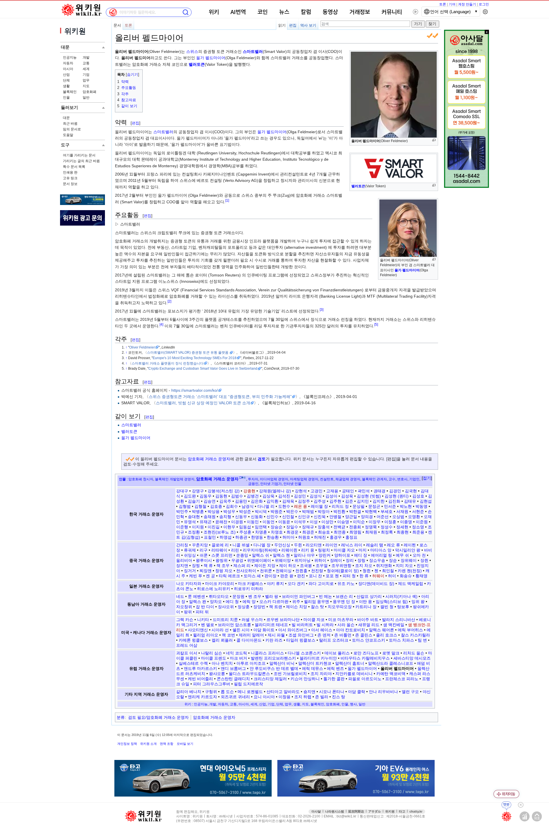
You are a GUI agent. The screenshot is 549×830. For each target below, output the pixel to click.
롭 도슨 (227, 691)
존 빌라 (321, 696)
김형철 (200, 506)
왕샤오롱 (217, 673)
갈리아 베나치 (188, 691)
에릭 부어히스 (410, 630)
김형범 (185, 506)
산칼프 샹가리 (369, 596)
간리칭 (182, 545)
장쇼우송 (377, 560)
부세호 (387, 511)
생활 (66, 86)
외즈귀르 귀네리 (235, 696)
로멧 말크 (390, 653)
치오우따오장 (340, 606)
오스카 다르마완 (274, 601)
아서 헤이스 (321, 630)
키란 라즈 (274, 640)
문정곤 (374, 506)
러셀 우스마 (252, 619)
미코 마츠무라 (340, 619)
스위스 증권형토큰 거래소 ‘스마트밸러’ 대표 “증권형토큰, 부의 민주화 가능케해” (220, 396)
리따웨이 (219, 550)
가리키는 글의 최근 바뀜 (81, 161)
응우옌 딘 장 (344, 601)
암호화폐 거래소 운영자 (209, 459)
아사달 (316, 811)
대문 (66, 118)
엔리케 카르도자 (202, 696)
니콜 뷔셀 (241, 545)
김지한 (379, 501)
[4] (161, 324)
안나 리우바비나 (383, 691)
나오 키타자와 (188, 583)
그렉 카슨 (184, 619)
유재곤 (206, 522)
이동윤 (284, 522)
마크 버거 (238, 658)
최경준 (308, 532)
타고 (402, 811)
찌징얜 (206, 570)
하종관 (241, 537)
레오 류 (393, 545)
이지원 (198, 527)
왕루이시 (204, 560)
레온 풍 (300, 506)
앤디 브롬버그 (233, 668)
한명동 (257, 537)
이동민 (253, 522)
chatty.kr (415, 811)
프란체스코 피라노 (401, 678)
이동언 (268, 522)
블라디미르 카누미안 (318, 658)
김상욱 (268, 496)
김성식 (316, 496)
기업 (86, 75)
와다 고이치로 (321, 583)
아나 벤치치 (222, 663)
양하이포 (342, 555)
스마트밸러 (253, 51)
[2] (169, 301)
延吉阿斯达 (356, 811)
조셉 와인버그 (301, 635)
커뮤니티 (391, 12)
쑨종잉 (242, 555)
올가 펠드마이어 (210, 57)
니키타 (203, 619)
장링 (361, 560)
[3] (321, 309)
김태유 (410, 501)
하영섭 (226, 537)
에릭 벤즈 (335, 668)
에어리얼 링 (381, 555)
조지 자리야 (321, 673)
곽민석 (364, 491)
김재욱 (288, 501)
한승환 (273, 537)
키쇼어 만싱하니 (305, 678)
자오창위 (184, 606)
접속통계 (525, 816)
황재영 (421, 576)
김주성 (320, 501)
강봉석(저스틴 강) (224, 491)
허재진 (320, 537)
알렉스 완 (197, 601)
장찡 (196, 565)
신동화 (257, 516)
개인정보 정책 (127, 743)
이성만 (327, 522)
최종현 (403, 532)
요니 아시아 (264, 696)
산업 (66, 75)
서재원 (402, 511)
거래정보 (359, 12)
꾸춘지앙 (200, 545)
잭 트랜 (275, 606)
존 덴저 (324, 635)
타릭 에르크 (229, 576)
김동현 (221, 496)
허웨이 (378, 576)
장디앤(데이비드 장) (376, 583)
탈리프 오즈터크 (333, 640)
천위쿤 (266, 570)
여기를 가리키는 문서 (79, 155)
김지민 (363, 501)
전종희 (355, 527)
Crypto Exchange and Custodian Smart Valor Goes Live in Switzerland (202, 368)
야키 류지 (275, 583)
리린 (235, 550)
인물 (66, 97)
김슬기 (194, 501)
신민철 (288, 516)
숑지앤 (309, 691)
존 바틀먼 (342, 635)
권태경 (379, 491)
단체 (66, 80)
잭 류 (208, 565)
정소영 (418, 527)
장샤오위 (226, 606)
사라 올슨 (346, 624)
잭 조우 (223, 565)
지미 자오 (404, 565)
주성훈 (245, 532)
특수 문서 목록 (74, 167)
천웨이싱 (284, 570)
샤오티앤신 (198, 630)
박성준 (245, 511)
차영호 (277, 532)
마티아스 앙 (380, 550)
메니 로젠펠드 (250, 691)
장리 (350, 560)
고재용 (332, 491)
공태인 (348, 491)
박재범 (308, 511)
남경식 (248, 506)
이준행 (182, 527)
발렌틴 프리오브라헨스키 (273, 658)
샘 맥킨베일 (393, 624)
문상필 (359, 506)
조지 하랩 (302, 696)
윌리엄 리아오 (205, 635)
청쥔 (367, 570)
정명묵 (371, 527)
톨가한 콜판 (334, 678)
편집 (293, 25)
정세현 (402, 527)
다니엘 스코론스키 (304, 653)
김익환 (272, 501)
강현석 (301, 491)
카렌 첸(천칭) (410, 570)
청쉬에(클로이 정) (343, 570)
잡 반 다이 (205, 606)
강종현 (249, 491)
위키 (214, 12)
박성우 (229, 511)
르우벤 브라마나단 (283, 619)
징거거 (190, 570)
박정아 (324, 511)
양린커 (325, 555)
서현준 (418, 511)
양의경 (367, 516)
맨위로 (537, 816)
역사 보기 (308, 25)
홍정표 (351, 537)
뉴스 (284, 12)
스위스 (192, 51)
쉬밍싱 (190, 555)
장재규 (308, 527)
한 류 (364, 576)
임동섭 (245, 527)
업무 (86, 80)
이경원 (237, 522)
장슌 (393, 560)
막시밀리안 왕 (407, 550)
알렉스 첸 (281, 555)
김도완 (190, 496)
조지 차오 (363, 565)
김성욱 (347, 496)
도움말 (68, 135)
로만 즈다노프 (366, 653)
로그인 (484, 4)
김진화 (394, 501)
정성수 (387, 527)
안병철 (335, 516)
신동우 (241, 516)
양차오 (216, 601)
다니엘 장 (261, 545)
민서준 (390, 506)
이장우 (375, 522)
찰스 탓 (317, 606)
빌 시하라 (325, 624)
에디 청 (232, 601)
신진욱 (320, 516)
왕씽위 (222, 560)
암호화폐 (89, 92)
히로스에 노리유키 (213, 588)
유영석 (190, 522)
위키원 (390, 811)
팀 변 (422, 640)
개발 (86, 57)
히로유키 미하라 (248, 588)
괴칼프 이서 (186, 653)
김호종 (216, 506)
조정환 (194, 532)
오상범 (398, 516)
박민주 (182, 511)
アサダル (374, 811)
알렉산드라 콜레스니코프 (390, 663)
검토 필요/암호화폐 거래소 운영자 (158, 717)
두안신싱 (282, 545)
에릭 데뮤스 (312, 668)
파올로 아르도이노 (364, 678)
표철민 (210, 537)
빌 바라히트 (302, 624)
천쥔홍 (301, 570)
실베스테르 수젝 (193, 663)
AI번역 (238, 12)
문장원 (238, 596)
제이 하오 (287, 565)
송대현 (194, 516)
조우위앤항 (341, 565)
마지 (363, 550)
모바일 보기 (185, 743)
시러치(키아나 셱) (401, 596)
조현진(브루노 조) (220, 532)
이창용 (285, 696)
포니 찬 (315, 576)
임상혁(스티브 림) (392, 601)
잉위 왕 (418, 601)
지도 (86, 86)
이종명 (406, 522)
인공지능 (70, 57)
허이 (392, 576)
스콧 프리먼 (221, 555)
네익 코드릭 (236, 653)
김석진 (284, 496)
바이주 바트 (367, 619)
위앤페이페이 (259, 560)
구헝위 (211, 691)
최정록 (387, 532)
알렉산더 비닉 (282, 663)
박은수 (292, 511)
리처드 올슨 (413, 653)
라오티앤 (314, 545)
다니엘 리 (265, 506)
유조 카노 (346, 583)
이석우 (300, 522)
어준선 (383, 516)
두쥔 (298, 545)
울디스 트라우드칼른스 (249, 673)
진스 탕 (338, 696)
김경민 (395, 491)
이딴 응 (365, 601)
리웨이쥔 (289, 550)
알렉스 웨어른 (381, 630)
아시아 (68, 69)
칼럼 (306, 12)
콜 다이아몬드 (249, 640)
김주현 (335, 501)
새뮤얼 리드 (368, 624)
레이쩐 (410, 545)
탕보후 (403, 606)
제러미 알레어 (251, 635)
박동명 (421, 506)
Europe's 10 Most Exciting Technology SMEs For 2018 (194, 358)
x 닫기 (487, 32)
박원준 (276, 511)
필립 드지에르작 (248, 684)
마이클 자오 (344, 550)
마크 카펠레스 (250, 583)
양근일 (351, 516)
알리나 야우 (304, 555)
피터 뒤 (202, 612)
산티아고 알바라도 (283, 691)
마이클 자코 (314, 619)
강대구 (182, 491)
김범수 (237, 496)
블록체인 (70, 92)
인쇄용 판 (70, 172)
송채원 (210, 516)
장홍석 (324, 527)
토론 (442, 4)
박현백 (371, 511)
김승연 (210, 501)
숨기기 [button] (132, 75)
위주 (296, 601)
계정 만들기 (467, 4)
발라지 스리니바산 (398, 619)
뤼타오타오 (219, 596)
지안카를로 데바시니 (354, 673)
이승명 (343, 522)
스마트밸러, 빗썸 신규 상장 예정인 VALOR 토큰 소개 (203, 403)
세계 (86, 69)
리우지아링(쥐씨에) (260, 550)
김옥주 (225, 501)
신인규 (304, 516)
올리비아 (184, 560)
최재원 (371, 532)
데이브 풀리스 (337, 653)
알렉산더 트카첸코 (314, 663)
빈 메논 (325, 596)
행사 (353, 704)
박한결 (355, 511)
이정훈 (390, 522)
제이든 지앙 (264, 565)
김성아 (331, 496)
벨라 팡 (271, 596)
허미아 (289, 537)
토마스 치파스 (401, 640)
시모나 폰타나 (331, 691)
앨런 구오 (410, 691)
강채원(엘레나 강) (275, 491)
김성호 (418, 496)
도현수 (284, 506)
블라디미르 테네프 (271, 624)
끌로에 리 (220, 545)
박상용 (214, 511)
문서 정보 (70, 184)
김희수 (232, 506)
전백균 (339, 527)
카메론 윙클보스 (193, 640)
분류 (121, 717)
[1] (227, 200)
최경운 (293, 532)
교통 (86, 63)
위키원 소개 (148, 743)
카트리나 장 (366, 606)
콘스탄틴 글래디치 (233, 678)
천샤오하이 (246, 570)
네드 (180, 596)
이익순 (359, 522)
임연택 (261, 527)
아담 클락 (356, 691)
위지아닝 (303, 560)
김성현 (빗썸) (369, 496)
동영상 (330, 12)
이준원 (422, 522)
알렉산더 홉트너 (349, 663)
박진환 (339, 511)
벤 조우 (254, 596)
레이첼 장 (319, 506)
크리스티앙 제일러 (270, 678)
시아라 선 (220, 630)
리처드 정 (340, 506)
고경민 (317, 491)
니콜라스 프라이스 (267, 653)
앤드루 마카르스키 (200, 668)
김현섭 (426, 501)
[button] (427, 478)
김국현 (411, 491)
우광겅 (237, 560)
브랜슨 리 (344, 596)
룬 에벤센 (196, 596)
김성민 (300, 496)
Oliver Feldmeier (142, 347)
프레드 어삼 (186, 645)
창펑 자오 (223, 570)
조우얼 (322, 565)
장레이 (336, 560)
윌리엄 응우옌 (316, 601)
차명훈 (261, 532)
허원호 (304, 537)
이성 (314, 522)
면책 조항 (166, 743)
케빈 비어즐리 (200, 678)
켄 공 (210, 576)
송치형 (225, 516)
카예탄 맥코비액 (390, 673)
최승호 (324, 532)
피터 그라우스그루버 (211, 684)
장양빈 (259, 606)
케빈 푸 (195, 576)
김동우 (206, 496)
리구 (204, 550)
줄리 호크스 (386, 635)
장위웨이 (409, 560)
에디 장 (360, 555)
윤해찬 (221, 522)
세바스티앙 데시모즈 (412, 658)
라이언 (331, 545)
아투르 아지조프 (251, 663)
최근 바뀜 (70, 124)
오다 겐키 (296, 583)
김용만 (241, 501)
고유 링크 (70, 178)
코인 (262, 12)
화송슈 (406, 576)
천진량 (317, 570)
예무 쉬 (402, 555)
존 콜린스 (363, 635)
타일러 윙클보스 (300, 640)
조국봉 (306, 565)
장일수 (292, 527)
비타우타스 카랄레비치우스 (365, 658)
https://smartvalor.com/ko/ (194, 390)
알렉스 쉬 (260, 555)
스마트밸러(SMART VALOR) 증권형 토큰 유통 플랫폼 (188, 352)
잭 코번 (228, 635)
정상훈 (244, 606)
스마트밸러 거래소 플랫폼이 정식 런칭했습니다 (168, 363)
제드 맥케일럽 (410, 583)
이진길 (214, 527)
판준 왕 (286, 576)
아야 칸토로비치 (350, 630)
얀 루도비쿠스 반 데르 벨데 (274, 668)
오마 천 (419, 555)
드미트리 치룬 (225, 619)
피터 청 (349, 576)
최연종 (340, 532)
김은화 (257, 501)
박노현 (406, 506)
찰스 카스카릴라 (415, 635)
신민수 (272, 516)
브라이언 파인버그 (298, 596)
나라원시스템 (334, 811)
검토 (262, 459)
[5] (376, 324)
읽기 (282, 25)
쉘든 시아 (241, 630)
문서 (117, 25)
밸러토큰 (358, 186)
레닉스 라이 (351, 545)
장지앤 (182, 565)
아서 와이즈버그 (292, 630)
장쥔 (424, 560)
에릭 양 (249, 601)
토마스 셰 (252, 576)
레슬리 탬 (374, 545)
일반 (86, 97)
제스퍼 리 (241, 565)
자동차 (68, 63)
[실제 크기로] (434, 140)
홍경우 (336, 537)
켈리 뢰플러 (222, 640)
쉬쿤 (204, 555)
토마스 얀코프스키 (368, 640)
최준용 (418, 532)
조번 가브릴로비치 (290, 673)
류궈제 (190, 550)
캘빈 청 (386, 606)
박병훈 (198, 511)
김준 (349, 501)
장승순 (276, 527)
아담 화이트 (263, 630)
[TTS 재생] (415, 12)
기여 (452, 4)
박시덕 (261, 511)
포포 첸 (332, 576)
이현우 (229, 527)
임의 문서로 (72, 129)
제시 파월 (276, 635)
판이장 (270, 576)
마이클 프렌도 (213, 658)
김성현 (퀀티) (397, 496)
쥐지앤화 (384, 565)
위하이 (320, 560)
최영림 (355, 532)
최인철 (388, 570)
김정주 (304, 501)
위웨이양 (283, 560)
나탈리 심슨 (211, 653)
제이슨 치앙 (296, 606)
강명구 (198, 491)
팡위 (188, 612)
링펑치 (324, 550)
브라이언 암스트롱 (234, 624)
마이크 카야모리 (219, 583)
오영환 (414, 516)
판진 (301, 576)
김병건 (253, 496)
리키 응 (307, 550)
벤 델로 (207, 624)
